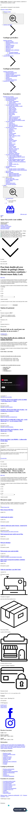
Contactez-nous (4, 333)
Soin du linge (11, 134)
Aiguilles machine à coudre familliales (16, 168)
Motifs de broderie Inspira (14, 175)
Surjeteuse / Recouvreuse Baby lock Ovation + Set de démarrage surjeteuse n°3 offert (14, 410)
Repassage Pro (9, 78)
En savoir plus (4, 458)
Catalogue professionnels (8, 55)
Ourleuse (7, 77)
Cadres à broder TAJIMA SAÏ (14, 155)
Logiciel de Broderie (10, 45)
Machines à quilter (9, 47)
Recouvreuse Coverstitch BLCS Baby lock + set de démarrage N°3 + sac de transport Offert (14, 420)
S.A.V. (7, 796)
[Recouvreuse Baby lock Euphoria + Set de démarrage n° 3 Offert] (7, 427)
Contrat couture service (10, 183)
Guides (10, 165)
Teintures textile (11, 144)
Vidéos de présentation (8, 745)
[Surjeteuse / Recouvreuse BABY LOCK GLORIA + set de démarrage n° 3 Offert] (6, 397)
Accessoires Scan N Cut (11, 166)
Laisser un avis (4, 707)
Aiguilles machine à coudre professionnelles (17, 170)
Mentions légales (4, 795)
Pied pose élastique (5, 542)
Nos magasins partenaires (11, 184)
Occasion (8, 54)
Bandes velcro (11, 130)
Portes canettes (11, 107)
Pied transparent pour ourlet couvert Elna (12, 534)
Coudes (10, 138)
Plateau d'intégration (12, 112)
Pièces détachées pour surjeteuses (15, 126)
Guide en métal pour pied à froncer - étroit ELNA (14, 525)
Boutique (6, 225)
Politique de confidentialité (13, 795)
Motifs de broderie (9, 172)
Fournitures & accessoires (8, 81)
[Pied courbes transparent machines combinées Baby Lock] (11, 557)
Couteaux (10, 122)
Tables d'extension (12, 109)
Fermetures (10, 129)
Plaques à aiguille (12, 108)
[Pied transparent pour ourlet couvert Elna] (9, 531)
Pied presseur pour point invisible (9, 551)
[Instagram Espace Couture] (10, 727)
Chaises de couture (12, 128)
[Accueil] (4, 9)
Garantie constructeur (17, 747)
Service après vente (8, 747)
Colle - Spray (11, 136)
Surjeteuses (8, 44)
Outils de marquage (12, 149)
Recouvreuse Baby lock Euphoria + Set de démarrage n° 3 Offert (12, 430)
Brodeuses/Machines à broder (12, 42)
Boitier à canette (12, 110)
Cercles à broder (12, 102)
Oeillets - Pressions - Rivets (14, 135)
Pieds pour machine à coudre (14, 119)
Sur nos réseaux (11, 744)
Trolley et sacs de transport (14, 116)
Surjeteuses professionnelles (11, 76)
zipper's (10, 142)
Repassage (8, 51)
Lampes (10, 162)
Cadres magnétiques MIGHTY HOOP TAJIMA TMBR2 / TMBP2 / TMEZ (16, 160)
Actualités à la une (4, 744)
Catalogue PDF (17, 745)
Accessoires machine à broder (12, 97)
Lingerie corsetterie (12, 140)
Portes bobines (11, 123)
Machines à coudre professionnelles (13, 75)
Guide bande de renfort (7, 517)
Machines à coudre (9, 41)
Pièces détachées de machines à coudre (16, 120)
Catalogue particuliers (7, 24)
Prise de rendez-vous (10, 178)
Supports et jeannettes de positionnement (17, 161)
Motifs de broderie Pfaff (13, 173)
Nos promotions (18, 744)
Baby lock (3, 277)
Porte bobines (11, 113)
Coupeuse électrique (10, 73)
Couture (10, 115)
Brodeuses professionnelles (11, 72)
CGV (21, 795)
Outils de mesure (12, 151)
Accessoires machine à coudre (12, 104)
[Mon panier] (6, 199)
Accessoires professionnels (11, 79)
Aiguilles (7, 167)
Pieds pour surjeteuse (13, 125)
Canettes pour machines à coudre (15, 106)
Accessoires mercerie (10, 127)
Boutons (10, 132)
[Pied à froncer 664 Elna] (5, 507)
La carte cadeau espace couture (12, 179)
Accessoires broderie (10, 100)
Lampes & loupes (12, 146)
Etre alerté (15, 305)
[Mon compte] (6, 203)
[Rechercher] (13, 19)
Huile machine (11, 114)
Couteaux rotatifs (12, 133)
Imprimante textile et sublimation (12, 49)
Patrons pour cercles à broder (14, 103)
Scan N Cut (8, 48)
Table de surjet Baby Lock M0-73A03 (11, 569)
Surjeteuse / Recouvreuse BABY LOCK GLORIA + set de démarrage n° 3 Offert (14, 400)
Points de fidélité (9, 180)
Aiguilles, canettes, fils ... (13, 164)
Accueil (2, 225)
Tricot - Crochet (11, 141)
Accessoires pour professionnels (12, 154)
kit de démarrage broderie (11, 99)
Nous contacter (4, 706)
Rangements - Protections (13, 153)
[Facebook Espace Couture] (10, 717)
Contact (4, 185)
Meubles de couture (10, 46)
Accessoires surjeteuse (10, 121)
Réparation (10, 139)
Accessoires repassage (13, 52)
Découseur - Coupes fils (13, 148)
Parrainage (8, 181)
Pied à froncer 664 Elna (7, 509)
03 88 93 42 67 (4, 705)
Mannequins (11, 145)
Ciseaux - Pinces (12, 147)
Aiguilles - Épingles (12, 152)
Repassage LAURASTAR (14, 53)
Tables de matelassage (13, 117)
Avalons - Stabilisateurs (13, 101)
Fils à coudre (8, 171)
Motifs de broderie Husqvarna (14, 174)
